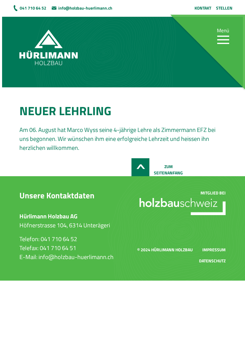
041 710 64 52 (33, 8)
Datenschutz (212, 261)
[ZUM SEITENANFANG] (140, 167)
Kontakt (203, 8)
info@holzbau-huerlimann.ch (85, 8)
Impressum (214, 250)
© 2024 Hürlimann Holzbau (165, 250)
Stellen (224, 8)
